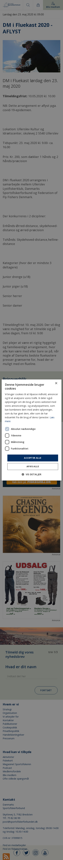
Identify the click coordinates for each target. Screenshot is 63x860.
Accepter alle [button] (32, 457)
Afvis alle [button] (33, 466)
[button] (31, 474)
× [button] (56, 383)
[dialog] (31, 429)
